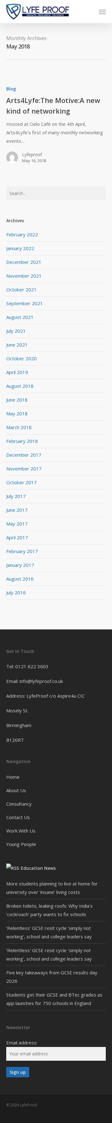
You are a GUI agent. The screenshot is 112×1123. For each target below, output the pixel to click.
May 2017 (17, 523)
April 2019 (17, 372)
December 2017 (23, 455)
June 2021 (17, 344)
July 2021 (16, 331)
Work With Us (20, 831)
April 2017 (17, 537)
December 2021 (23, 262)
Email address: (21, 1042)
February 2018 (22, 441)
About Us (16, 790)
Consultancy (19, 804)
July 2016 (16, 592)
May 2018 (17, 413)
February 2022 (22, 234)
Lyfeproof (32, 154)
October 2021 (21, 289)
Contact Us (18, 817)
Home (13, 777)
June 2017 (17, 510)
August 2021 (20, 317)
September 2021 (24, 303)
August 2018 (20, 386)
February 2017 (22, 551)
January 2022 (20, 248)
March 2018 (19, 427)
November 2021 (24, 276)
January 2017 (20, 565)
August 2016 (20, 579)
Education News (38, 868)
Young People (21, 844)
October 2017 (21, 482)
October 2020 (21, 358)
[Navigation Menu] (102, 11)
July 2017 (16, 496)
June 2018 (17, 400)
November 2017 (24, 468)
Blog (11, 89)
